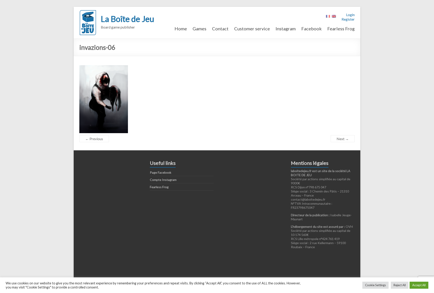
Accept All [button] (419, 285)
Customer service (252, 28)
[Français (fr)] (328, 16)
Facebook (311, 28)
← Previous (94, 139)
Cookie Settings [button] (375, 285)
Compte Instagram (163, 180)
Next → (343, 139)
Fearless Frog (341, 28)
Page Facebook (160, 172)
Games (199, 28)
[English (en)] (334, 16)
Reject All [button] (400, 285)
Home (181, 28)
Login (350, 14)
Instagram (286, 28)
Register (348, 19)
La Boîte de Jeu (127, 19)
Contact (220, 28)
